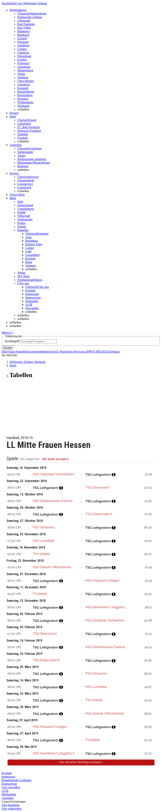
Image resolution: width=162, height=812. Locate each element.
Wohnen (30, 265)
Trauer (21, 155)
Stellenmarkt (25, 152)
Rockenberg (25, 95)
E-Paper (62, 351)
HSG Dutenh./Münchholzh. (52, 567)
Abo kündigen (11, 805)
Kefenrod (23, 63)
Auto (28, 237)
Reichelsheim (25, 91)
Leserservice (25, 184)
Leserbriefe (24, 187)
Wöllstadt (23, 105)
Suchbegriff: (12, 341)
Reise (28, 262)
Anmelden (21, 351)
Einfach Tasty (33, 244)
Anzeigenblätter (38, 351)
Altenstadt (23, 20)
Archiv (52, 351)
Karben (22, 59)
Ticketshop (113, 351)
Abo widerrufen (12, 808)
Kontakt (30, 290)
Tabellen (22, 134)
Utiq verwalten (11, 787)
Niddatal (22, 77)
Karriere (30, 258)
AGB (28, 304)
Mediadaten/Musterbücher (33, 162)
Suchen (7, 347)
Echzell (22, 38)
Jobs (4, 351)
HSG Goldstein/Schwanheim (53, 474)
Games (29, 247)
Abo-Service (75, 351)
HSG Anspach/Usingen (102, 580)
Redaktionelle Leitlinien (16, 780)
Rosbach (22, 98)
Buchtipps (31, 240)
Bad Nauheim (26, 24)
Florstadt (22, 42)
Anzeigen (8, 798)
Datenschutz (33, 297)
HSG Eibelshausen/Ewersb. (53, 501)
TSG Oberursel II (97, 487)
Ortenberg (23, 84)
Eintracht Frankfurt (29, 130)
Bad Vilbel (24, 27)
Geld (28, 251)
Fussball (22, 137)
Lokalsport (24, 123)
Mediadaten (9, 794)
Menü (5, 332)
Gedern (22, 49)
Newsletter (32, 308)
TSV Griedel (41, 554)
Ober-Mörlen (25, 81)
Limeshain (23, 66)
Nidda (21, 74)
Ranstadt (22, 88)
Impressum (32, 294)
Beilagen (22, 166)
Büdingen (23, 31)
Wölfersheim (25, 102)
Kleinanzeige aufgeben (31, 159)
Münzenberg (25, 70)
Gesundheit (32, 255)
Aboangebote (25, 180)
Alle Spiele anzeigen (54, 459)
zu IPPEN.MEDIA (94, 351)
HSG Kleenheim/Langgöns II (106, 607)
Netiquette (31, 301)
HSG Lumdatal (43, 541)
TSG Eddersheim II (98, 514)
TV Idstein (40, 594)
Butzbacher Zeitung (29, 17)
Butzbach (23, 34)
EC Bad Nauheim (28, 127)
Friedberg (23, 45)
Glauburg (23, 52)
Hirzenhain (24, 56)
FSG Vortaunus (44, 527)
